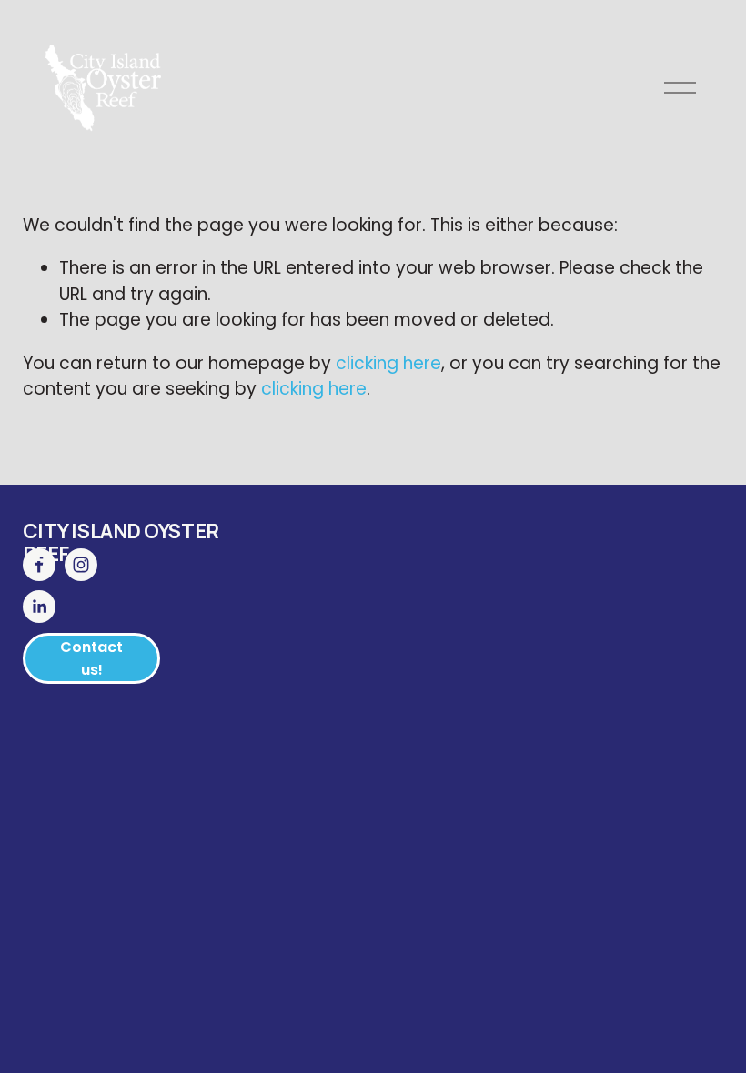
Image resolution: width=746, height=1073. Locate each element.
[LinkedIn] (39, 606)
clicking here (388, 363)
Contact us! (91, 658)
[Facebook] (39, 564)
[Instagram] (81, 564)
